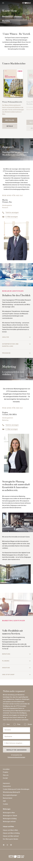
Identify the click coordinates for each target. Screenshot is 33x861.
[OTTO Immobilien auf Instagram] (7, 845)
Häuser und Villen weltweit (11, 836)
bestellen (9, 120)
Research (18, 16)
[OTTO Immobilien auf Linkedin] (11, 845)
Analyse (5, 337)
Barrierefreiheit (7, 798)
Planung (5, 661)
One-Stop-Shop (8, 674)
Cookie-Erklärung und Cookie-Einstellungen (16, 789)
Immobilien (6, 769)
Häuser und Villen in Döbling (11, 833)
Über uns (5, 775)
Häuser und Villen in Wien (10, 830)
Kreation (6, 667)
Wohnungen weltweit (9, 821)
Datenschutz (7, 786)
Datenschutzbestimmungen (16, 757)
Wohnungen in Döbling (9, 818)
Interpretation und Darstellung (10, 345)
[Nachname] (16, 736)
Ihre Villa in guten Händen (10, 839)
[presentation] (30, 83)
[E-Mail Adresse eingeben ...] (16, 743)
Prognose (6, 353)
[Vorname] (16, 729)
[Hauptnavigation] (3, 3)
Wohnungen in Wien (9, 812)
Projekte (5, 772)
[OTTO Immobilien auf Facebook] (3, 845)
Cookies (5, 804)
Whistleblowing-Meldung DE (11, 792)
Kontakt (5, 778)
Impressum (6, 783)
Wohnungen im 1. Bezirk (10, 815)
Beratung (6, 654)
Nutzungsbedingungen (10, 795)
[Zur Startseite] (26, 3)
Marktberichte (7, 16)
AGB (4, 801)
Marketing (6, 21)
